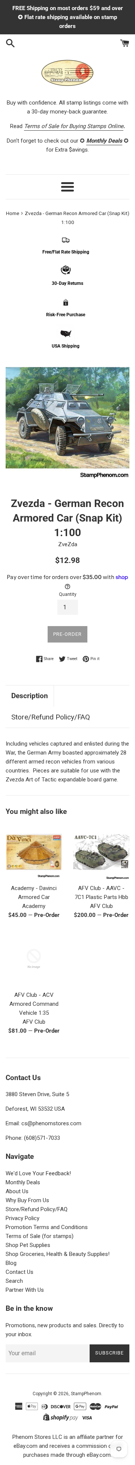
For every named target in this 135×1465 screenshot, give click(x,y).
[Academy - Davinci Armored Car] (34, 852)
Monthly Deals (23, 1182)
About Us (17, 1191)
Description (29, 695)
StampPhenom (86, 1393)
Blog (11, 1263)
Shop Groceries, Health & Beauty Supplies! (58, 1254)
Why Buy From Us (27, 1200)
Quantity (67, 594)
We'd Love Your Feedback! (38, 1173)
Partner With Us (25, 1290)
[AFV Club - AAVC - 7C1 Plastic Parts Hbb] (101, 852)
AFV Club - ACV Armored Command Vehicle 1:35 (33, 1004)
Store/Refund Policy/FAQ (50, 717)
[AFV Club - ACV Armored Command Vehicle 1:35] (34, 959)
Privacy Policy (22, 1218)
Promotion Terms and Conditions (47, 1227)
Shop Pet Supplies (28, 1245)
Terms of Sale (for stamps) (40, 1236)
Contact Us (19, 1272)
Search (14, 1281)
